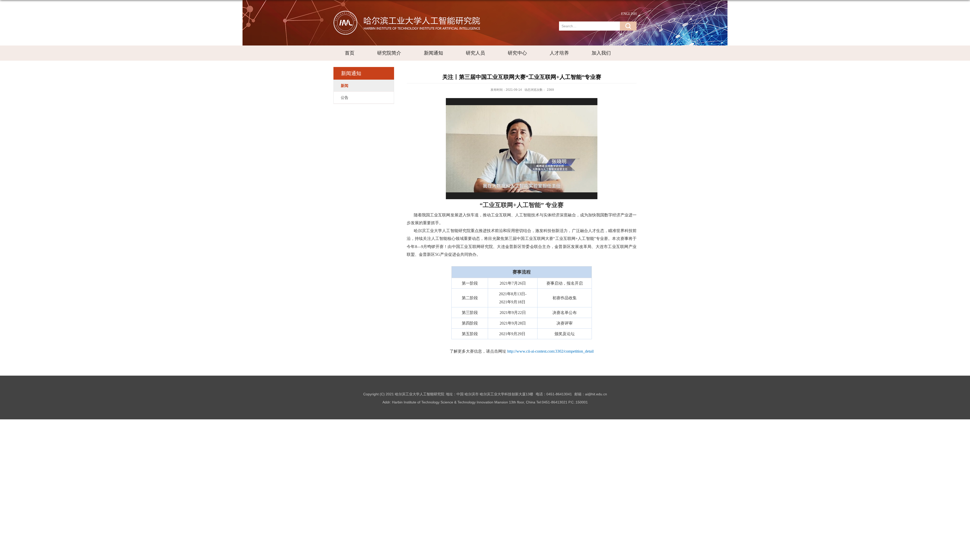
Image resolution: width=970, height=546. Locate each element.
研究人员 (475, 53)
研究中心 (517, 53)
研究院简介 (389, 53)
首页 (349, 53)
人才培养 (559, 53)
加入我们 (601, 53)
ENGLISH (629, 14)
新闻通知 (433, 53)
